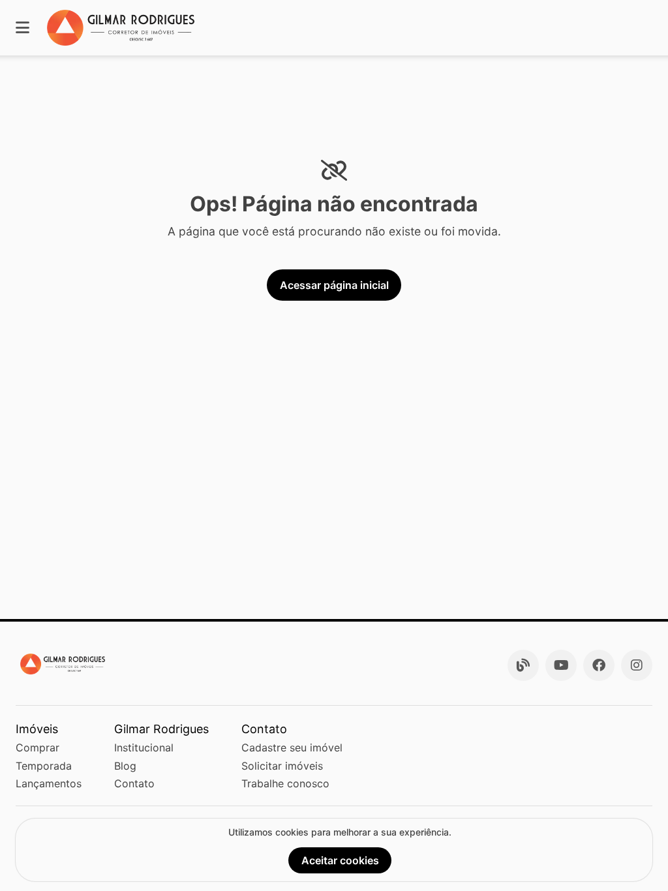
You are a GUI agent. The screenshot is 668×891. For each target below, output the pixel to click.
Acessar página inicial (334, 285)
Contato (134, 783)
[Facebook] (599, 665)
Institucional (144, 747)
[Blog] (523, 665)
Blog (125, 765)
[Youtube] (561, 665)
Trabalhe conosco (285, 783)
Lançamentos (49, 783)
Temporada (44, 765)
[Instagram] (636, 665)
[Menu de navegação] (22, 27)
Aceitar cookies (340, 860)
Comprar (37, 747)
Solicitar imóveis (282, 765)
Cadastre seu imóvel (291, 747)
